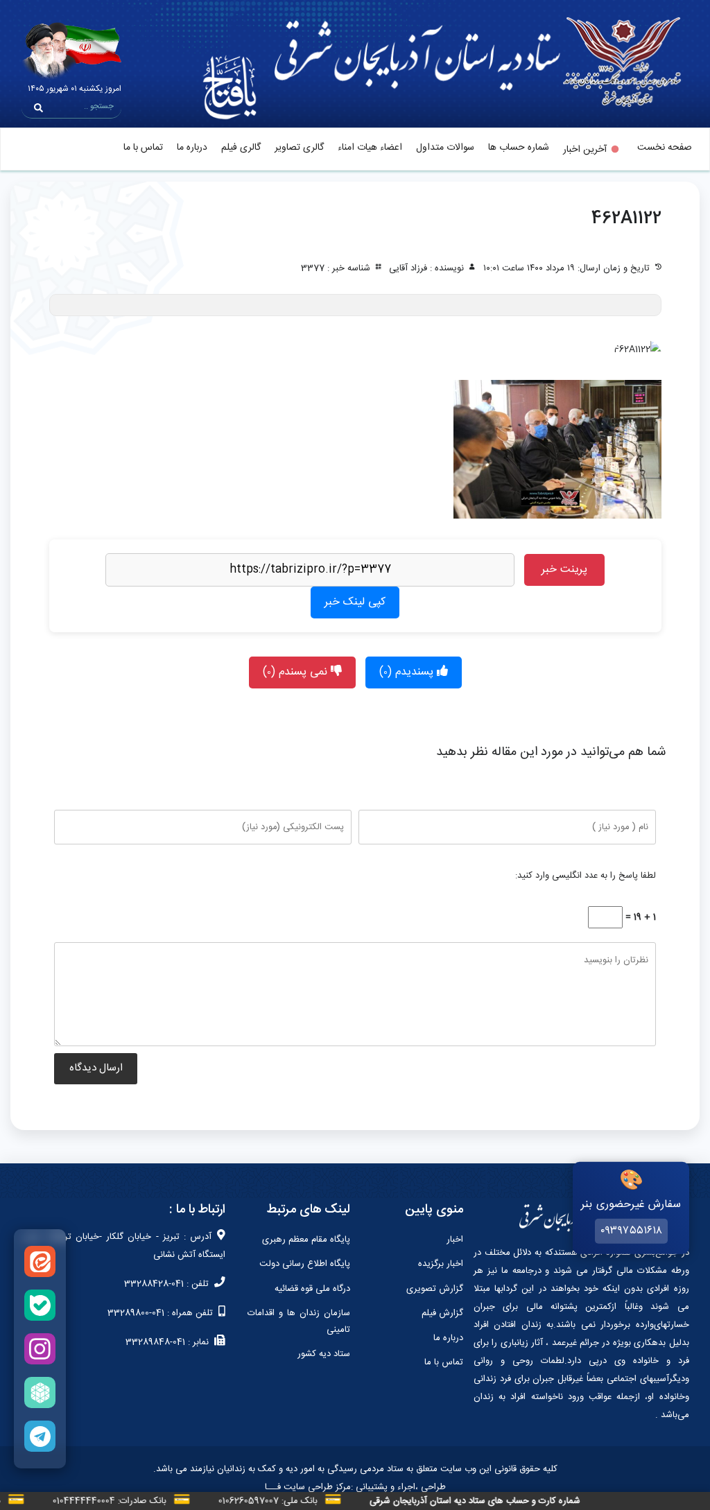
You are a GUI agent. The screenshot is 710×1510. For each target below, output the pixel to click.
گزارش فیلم (442, 1313)
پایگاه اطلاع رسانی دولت (304, 1264)
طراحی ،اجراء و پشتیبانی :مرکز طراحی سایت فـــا (355, 1487)
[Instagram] (39, 1348)
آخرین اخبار (585, 149)
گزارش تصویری (434, 1288)
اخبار (455, 1239)
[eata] (39, 1261)
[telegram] (39, 1436)
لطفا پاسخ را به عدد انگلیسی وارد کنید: (585, 875)
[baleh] (39, 1305)
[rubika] (39, 1392)
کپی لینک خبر (355, 602)
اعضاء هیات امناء (370, 147)
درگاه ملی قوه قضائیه (312, 1288)
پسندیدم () (408, 672)
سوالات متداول (445, 147)
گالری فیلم (241, 147)
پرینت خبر (564, 569)
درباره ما (192, 147)
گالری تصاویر (299, 147)
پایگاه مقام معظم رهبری (306, 1239)
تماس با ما (143, 147)
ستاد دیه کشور (323, 1354)
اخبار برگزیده (440, 1264)
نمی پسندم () (297, 672)
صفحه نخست (664, 147)
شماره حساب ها (518, 147)
